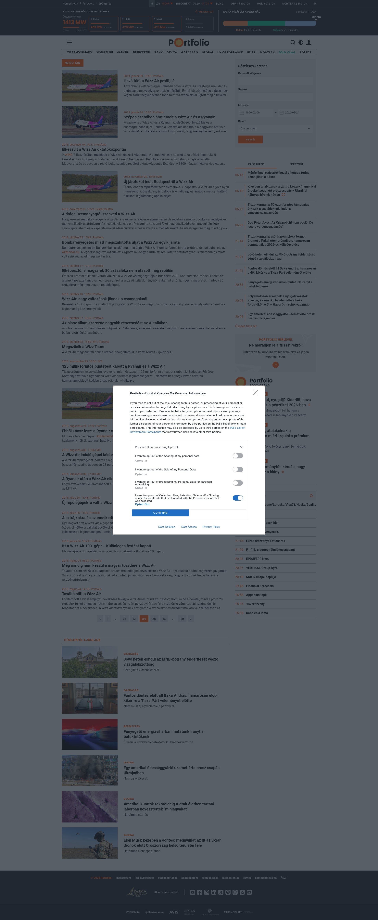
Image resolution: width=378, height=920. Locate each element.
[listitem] (189, 447)
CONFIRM (160, 512)
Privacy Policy (211, 526)
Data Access (189, 526)
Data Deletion (166, 526)
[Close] (257, 393)
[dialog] (189, 460)
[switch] (238, 455)
